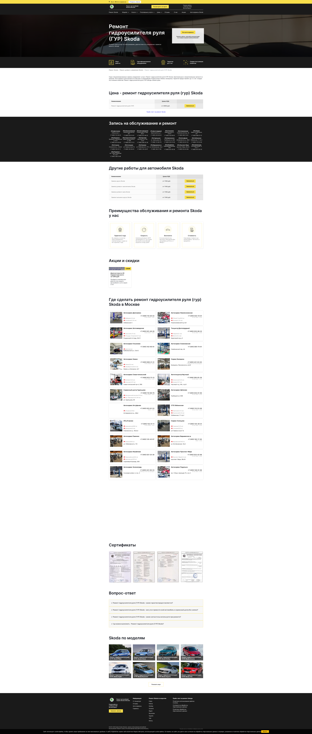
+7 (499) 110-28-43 (115, 135)
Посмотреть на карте (160, 6)
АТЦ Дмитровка (115, 131)
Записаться (190, 106)
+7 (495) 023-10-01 (129, 135)
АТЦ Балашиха (115, 138)
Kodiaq (151, 706)
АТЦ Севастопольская (129, 138)
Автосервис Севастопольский (135, 374)
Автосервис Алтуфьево (132, 405)
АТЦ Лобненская (196, 138)
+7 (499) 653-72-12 (129, 142)
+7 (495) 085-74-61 (183, 135)
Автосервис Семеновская (180, 344)
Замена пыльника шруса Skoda (121, 197)
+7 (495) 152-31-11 (115, 149)
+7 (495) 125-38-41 (129, 149)
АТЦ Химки (196, 131)
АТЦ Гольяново (169, 131)
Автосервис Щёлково (179, 390)
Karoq (151, 720)
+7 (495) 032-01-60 (169, 142)
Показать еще (156, 684)
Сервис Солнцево (177, 421)
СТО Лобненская (177, 405)
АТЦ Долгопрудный (156, 131)
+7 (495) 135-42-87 (142, 149)
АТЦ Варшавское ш (156, 145)
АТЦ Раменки (142, 145)
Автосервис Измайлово (132, 452)
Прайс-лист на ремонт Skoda (156, 112)
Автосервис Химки (131, 359)
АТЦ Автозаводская (142, 131)
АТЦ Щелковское (169, 138)
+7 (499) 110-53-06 (196, 142)
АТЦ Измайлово (169, 145)
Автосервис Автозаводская (134, 328)
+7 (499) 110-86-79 (156, 142)
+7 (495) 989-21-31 (196, 135)
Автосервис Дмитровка (132, 313)
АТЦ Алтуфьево (183, 138)
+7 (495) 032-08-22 (156, 135)
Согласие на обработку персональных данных (180, 706)
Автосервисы (137, 706)
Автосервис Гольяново (132, 344)
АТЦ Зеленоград (196, 145)
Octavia (151, 708)
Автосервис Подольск (179, 467)
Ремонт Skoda (113, 12)
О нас (176, 12)
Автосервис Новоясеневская (181, 313)
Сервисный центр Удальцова (134, 390)
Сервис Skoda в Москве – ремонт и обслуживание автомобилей (130, 727)
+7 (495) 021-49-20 (142, 135)
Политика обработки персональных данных (180, 710)
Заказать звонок (116, 711)
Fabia (150, 701)
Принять (265, 731)
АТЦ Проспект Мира (183, 145)
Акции (184, 12)
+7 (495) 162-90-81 (169, 135)
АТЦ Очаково (115, 145)
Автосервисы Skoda (196, 12)
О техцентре (137, 701)
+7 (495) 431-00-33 (196, 149)
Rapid (150, 711)
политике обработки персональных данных (247, 731)
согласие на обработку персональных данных (202, 731)
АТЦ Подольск (115, 152)
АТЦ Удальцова (156, 138)
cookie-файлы (159, 731)
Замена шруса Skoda (118, 181)
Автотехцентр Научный (180, 374)
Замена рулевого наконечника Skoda (123, 186)
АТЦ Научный (142, 138)
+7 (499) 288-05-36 (142, 142)
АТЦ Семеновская (183, 131)
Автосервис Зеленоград (132, 467)
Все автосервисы (188, 32)
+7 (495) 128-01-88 (115, 156)
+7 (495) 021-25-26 (169, 149)
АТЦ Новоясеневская (129, 131)
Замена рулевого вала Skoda (120, 192)
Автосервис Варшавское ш (181, 436)
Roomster (152, 713)
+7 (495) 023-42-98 (183, 149)
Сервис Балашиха (177, 359)
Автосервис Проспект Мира (181, 452)
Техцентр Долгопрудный (180, 328)
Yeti (150, 718)
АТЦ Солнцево (129, 145)
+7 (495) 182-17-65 (156, 149)
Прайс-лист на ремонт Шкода (182, 698)
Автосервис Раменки (131, 436)
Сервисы (136, 708)
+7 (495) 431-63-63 (115, 142)
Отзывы (167, 12)
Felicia (151, 703)
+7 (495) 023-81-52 (183, 142)
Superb (151, 716)
